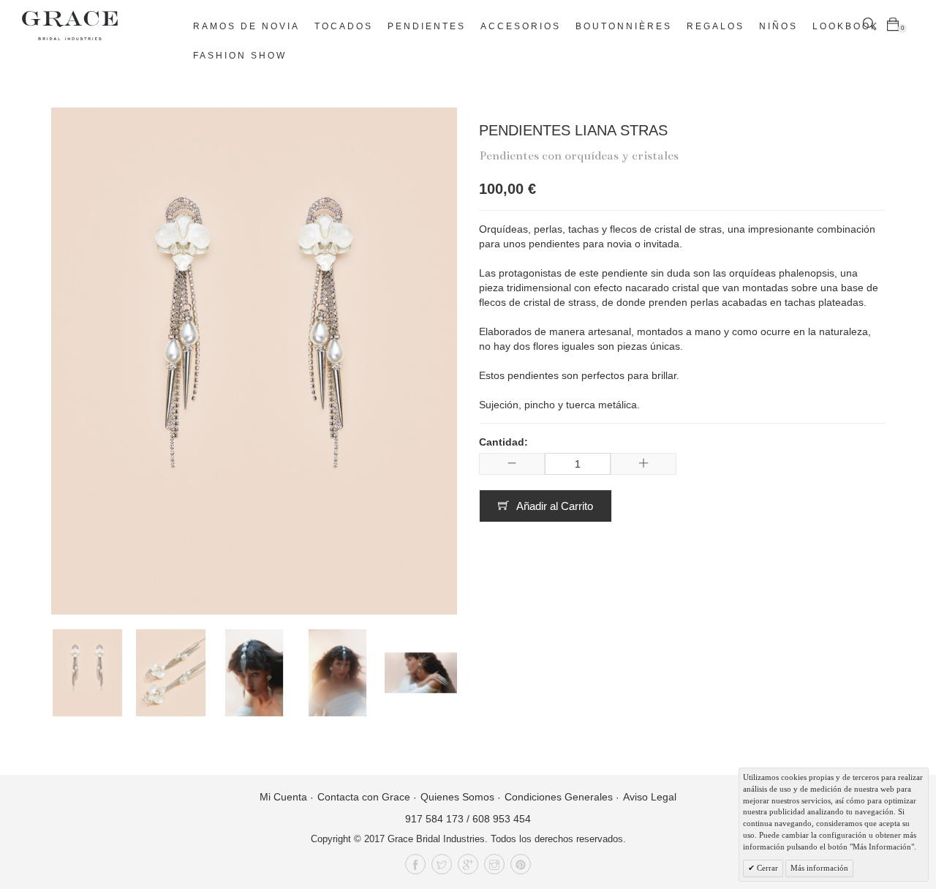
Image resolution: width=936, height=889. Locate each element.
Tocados (343, 26)
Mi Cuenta (283, 797)
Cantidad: (503, 442)
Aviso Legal (649, 797)
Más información (819, 867)
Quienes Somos (457, 797)
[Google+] (468, 864)
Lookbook (845, 26)
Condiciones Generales (559, 797)
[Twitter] (441, 864)
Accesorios (520, 26)
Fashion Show (240, 55)
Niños (778, 26)
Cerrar (766, 867)
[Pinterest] (520, 864)
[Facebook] (415, 864)
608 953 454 (501, 819)
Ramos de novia (246, 26)
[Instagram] (494, 864)
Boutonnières (623, 26)
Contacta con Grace (363, 797)
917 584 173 (434, 819)
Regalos (715, 26)
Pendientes (427, 26)
